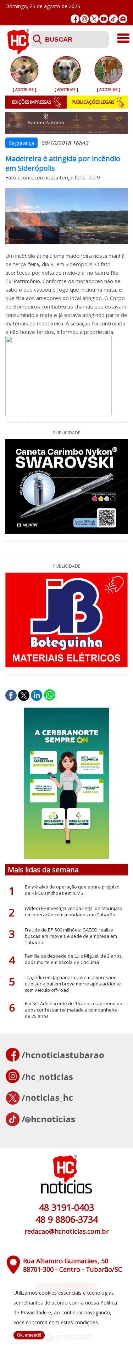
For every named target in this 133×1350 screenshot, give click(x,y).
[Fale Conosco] (123, 19)
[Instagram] (84, 19)
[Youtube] (104, 19)
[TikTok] (113, 19)
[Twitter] (94, 19)
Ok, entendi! (29, 1335)
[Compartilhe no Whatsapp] (50, 695)
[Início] (18, 52)
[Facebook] (75, 19)
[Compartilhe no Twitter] (23, 695)
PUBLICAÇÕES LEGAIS (93, 102)
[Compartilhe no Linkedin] (36, 695)
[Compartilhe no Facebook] (11, 695)
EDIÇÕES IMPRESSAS (31, 102)
